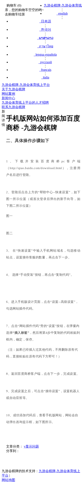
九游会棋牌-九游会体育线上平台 (26, 85)
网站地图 (8, 480)
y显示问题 (31, 446)
